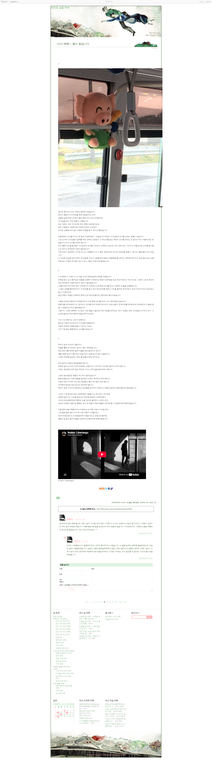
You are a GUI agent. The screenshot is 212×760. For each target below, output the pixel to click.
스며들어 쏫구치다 (65, 673)
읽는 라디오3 (63, 629)
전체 (57, 616)
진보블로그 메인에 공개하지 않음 (75, 585)
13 (67, 712)
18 (61, 714)
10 (58, 712)
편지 (59, 656)
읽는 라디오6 (62, 621)
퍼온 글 (61, 661)
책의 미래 (83, 715)
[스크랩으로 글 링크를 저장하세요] (102, 489)
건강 (59, 690)
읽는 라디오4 (63, 626)
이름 (60, 569)
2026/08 (63, 704)
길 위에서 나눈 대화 (112, 616)
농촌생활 (59, 683)
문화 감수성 (60, 619)
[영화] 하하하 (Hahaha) (88, 704)
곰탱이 (70, 519)
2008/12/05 (83, 718)
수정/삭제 (78, 519)
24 (58, 716)
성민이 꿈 (61, 681)
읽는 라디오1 (62, 634)
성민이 (77, 541)
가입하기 (208, 1)
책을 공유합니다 (64, 653)
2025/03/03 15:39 (146, 558)
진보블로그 (98, 755)
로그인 (202, 1)
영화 (60, 643)
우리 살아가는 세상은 (63, 651)
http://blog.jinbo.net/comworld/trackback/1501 (114, 509)
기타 (59, 645)
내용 (92, 569)
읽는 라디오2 (63, 632)
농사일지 (60, 693)
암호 (60, 574)
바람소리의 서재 (111, 619)
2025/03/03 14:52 (146, 533)
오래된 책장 (62, 648)
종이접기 (61, 640)
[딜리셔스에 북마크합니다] (112, 489)
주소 (60, 579)
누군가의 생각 (63, 671)
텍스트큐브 (107, 755)
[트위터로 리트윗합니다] (106, 489)
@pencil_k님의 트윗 (87, 711)
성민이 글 (61, 658)
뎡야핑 (123, 755)
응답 (83, 519)
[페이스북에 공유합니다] (109, 489)
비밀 (60, 585)
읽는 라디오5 (134, 502)
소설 (59, 637)
